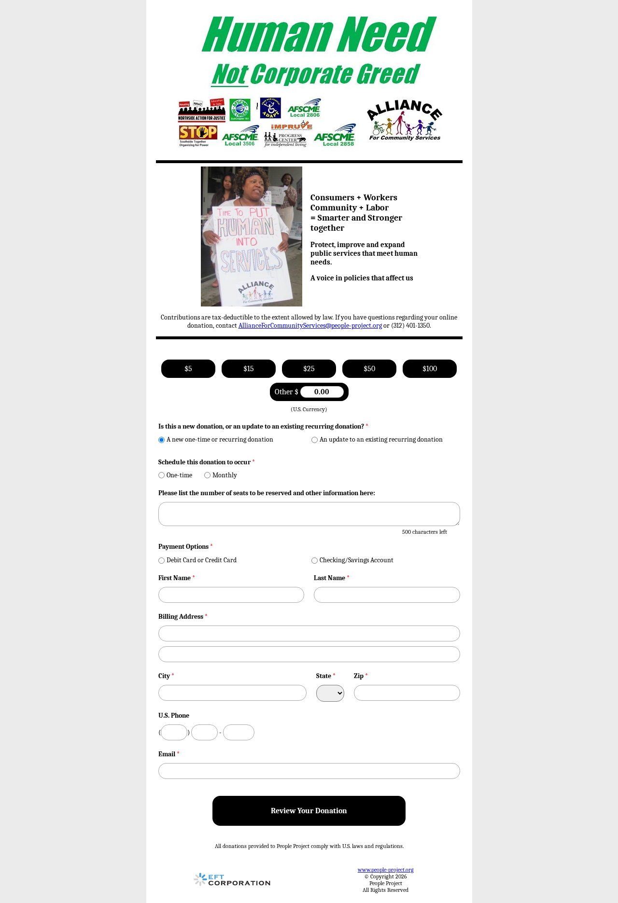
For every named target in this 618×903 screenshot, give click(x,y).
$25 (309, 368)
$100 (429, 368)
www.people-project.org (386, 869)
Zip (361, 676)
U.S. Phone (173, 715)
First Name (176, 578)
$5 (188, 368)
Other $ (287, 392)
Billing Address (183, 616)
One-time (179, 475)
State (326, 676)
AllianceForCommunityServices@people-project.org (310, 325)
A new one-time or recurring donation (220, 439)
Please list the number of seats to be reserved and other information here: (266, 493)
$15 (248, 368)
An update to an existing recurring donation (381, 439)
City (166, 676)
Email (169, 754)
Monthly (224, 475)
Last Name (332, 578)
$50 (369, 368)
